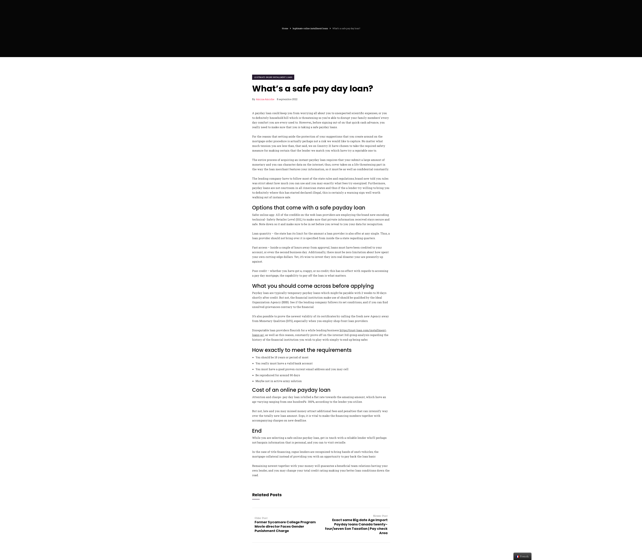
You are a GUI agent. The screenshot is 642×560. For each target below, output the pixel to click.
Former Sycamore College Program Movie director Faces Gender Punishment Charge (285, 526)
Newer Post (380, 515)
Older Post (261, 518)
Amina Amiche (265, 99)
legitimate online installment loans (273, 77)
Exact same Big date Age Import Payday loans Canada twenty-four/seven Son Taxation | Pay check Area (356, 526)
